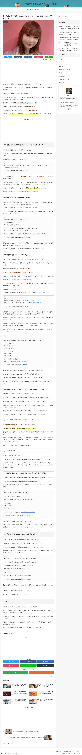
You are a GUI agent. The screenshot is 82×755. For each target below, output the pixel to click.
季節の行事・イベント (64, 69)
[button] (78, 16)
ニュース (61, 66)
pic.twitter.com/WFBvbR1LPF (35, 302)
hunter (69, 95)
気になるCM (62, 76)
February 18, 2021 (26, 364)
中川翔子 (10, 633)
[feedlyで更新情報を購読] (15, 672)
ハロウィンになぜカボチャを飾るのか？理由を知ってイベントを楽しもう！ (69, 49)
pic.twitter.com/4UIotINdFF (24, 575)
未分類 (60, 72)
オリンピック (62, 62)
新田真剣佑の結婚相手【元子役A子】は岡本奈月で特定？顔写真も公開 (69, 33)
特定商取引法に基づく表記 (68, 751)
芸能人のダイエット (64, 79)
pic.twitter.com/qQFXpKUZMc (19, 361)
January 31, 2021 (26, 515)
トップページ (77, 751)
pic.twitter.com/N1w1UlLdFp (38, 233)
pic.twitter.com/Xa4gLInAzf (11, 167)
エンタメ (5, 633)
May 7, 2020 (25, 170)
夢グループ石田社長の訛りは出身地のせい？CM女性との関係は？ (69, 44)
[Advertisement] (28, 72)
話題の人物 (61, 83)
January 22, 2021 (26, 579)
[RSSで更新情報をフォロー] (41, 672)
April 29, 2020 (25, 306)
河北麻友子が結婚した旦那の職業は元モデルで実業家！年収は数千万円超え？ (69, 38)
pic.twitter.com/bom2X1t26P (28, 512)
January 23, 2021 (26, 237)
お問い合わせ (58, 751)
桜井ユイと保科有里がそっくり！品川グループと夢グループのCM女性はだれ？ (69, 27)
